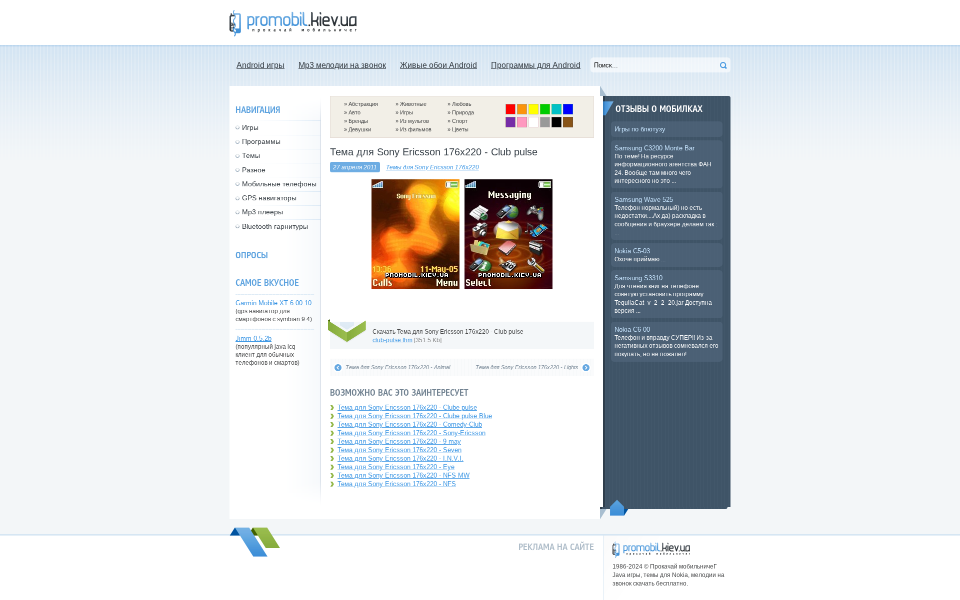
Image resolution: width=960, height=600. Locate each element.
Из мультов (414, 121)
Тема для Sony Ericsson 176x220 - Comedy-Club (410, 424)
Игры (406, 112)
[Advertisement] (548, 22)
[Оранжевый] (522, 112)
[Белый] (533, 125)
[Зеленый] (545, 112)
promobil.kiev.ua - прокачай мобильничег (651, 550)
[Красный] (511, 112)
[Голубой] (557, 112)
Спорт (460, 121)
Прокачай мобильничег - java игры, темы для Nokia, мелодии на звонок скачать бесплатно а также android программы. (293, 23)
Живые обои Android (438, 65)
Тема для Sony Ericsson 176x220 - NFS (397, 484)
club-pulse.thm (392, 340)
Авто (354, 112)
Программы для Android (535, 65)
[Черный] (557, 125)
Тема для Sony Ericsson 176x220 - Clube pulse (407, 407)
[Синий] (568, 112)
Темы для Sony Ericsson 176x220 (432, 167)
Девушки (359, 129)
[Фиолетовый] (511, 125)
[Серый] (545, 125)
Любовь (462, 104)
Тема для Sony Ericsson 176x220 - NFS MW (404, 475)
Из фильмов (416, 129)
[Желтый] (533, 112)
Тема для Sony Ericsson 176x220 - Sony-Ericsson (412, 433)
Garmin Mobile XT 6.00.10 (274, 303)
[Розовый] (522, 125)
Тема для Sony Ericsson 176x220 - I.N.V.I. (401, 458)
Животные (413, 104)
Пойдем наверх (619, 508)
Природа (463, 112)
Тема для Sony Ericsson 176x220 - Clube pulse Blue (415, 416)
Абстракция (363, 104)
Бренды (358, 121)
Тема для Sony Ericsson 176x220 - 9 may (399, 441)
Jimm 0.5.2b (254, 338)
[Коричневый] (568, 125)
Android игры (260, 65)
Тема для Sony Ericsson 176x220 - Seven (400, 450)
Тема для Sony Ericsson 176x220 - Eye (396, 467)
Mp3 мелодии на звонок (342, 65)
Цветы (460, 129)
